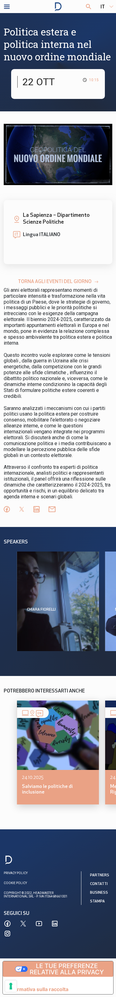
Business (99, 893)
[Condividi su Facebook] (7, 509)
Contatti (99, 884)
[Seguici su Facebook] (7, 923)
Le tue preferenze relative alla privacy (67, 969)
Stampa (97, 901)
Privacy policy (16, 873)
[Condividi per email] (52, 509)
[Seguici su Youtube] (39, 923)
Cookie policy (15, 883)
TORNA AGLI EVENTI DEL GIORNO (55, 281)
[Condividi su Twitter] (22, 509)
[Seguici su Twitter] (23, 923)
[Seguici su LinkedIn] (54, 923)
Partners (99, 875)
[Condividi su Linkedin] (36, 509)
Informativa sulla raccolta (38, 989)
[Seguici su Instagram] (7, 933)
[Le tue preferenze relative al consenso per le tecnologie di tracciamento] (11, 986)
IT (103, 7)
